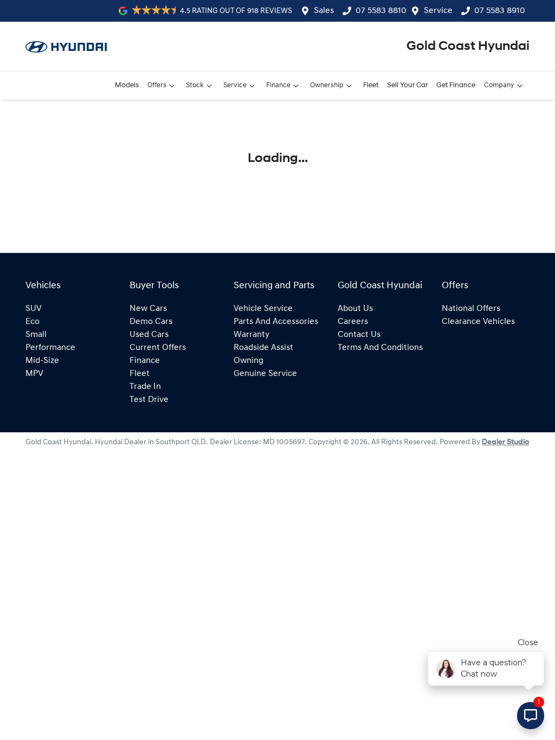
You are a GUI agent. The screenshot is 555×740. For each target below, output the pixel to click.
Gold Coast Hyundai (468, 46)
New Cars (148, 308)
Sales (324, 11)
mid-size (42, 360)
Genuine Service (265, 373)
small (36, 334)
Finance (278, 85)
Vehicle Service (263, 308)
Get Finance (455, 85)
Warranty (251, 334)
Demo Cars (151, 321)
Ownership (327, 85)
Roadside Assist (263, 347)
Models (127, 85)
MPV (34, 373)
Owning (248, 360)
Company (499, 85)
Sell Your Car (407, 85)
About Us (355, 308)
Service (438, 11)
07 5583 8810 (381, 11)
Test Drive (149, 399)
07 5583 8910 (499, 11)
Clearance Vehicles (478, 321)
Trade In (145, 386)
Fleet (370, 85)
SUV (33, 308)
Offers (156, 85)
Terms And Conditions (380, 347)
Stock (195, 85)
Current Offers (158, 347)
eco (32, 321)
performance (50, 347)
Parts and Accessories (276, 321)
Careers (353, 321)
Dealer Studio (506, 442)
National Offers (471, 308)
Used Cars (149, 334)
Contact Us (359, 334)
